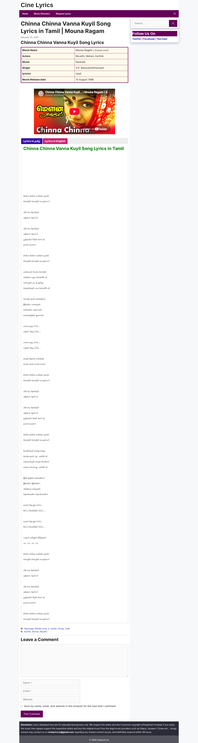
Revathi (43, 631)
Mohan (35, 631)
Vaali (67, 628)
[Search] (173, 23)
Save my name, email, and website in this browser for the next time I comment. (70, 706)
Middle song (41, 628)
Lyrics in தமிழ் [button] (31, 141)
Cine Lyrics (37, 5)
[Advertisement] (74, 173)
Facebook (149, 38)
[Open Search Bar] (175, 13)
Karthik (27, 631)
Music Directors (42, 13)
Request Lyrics (63, 13)
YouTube (162, 38)
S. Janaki (52, 628)
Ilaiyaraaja (29, 628)
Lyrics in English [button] (55, 141)
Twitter (136, 38)
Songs (61, 628)
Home (25, 13)
